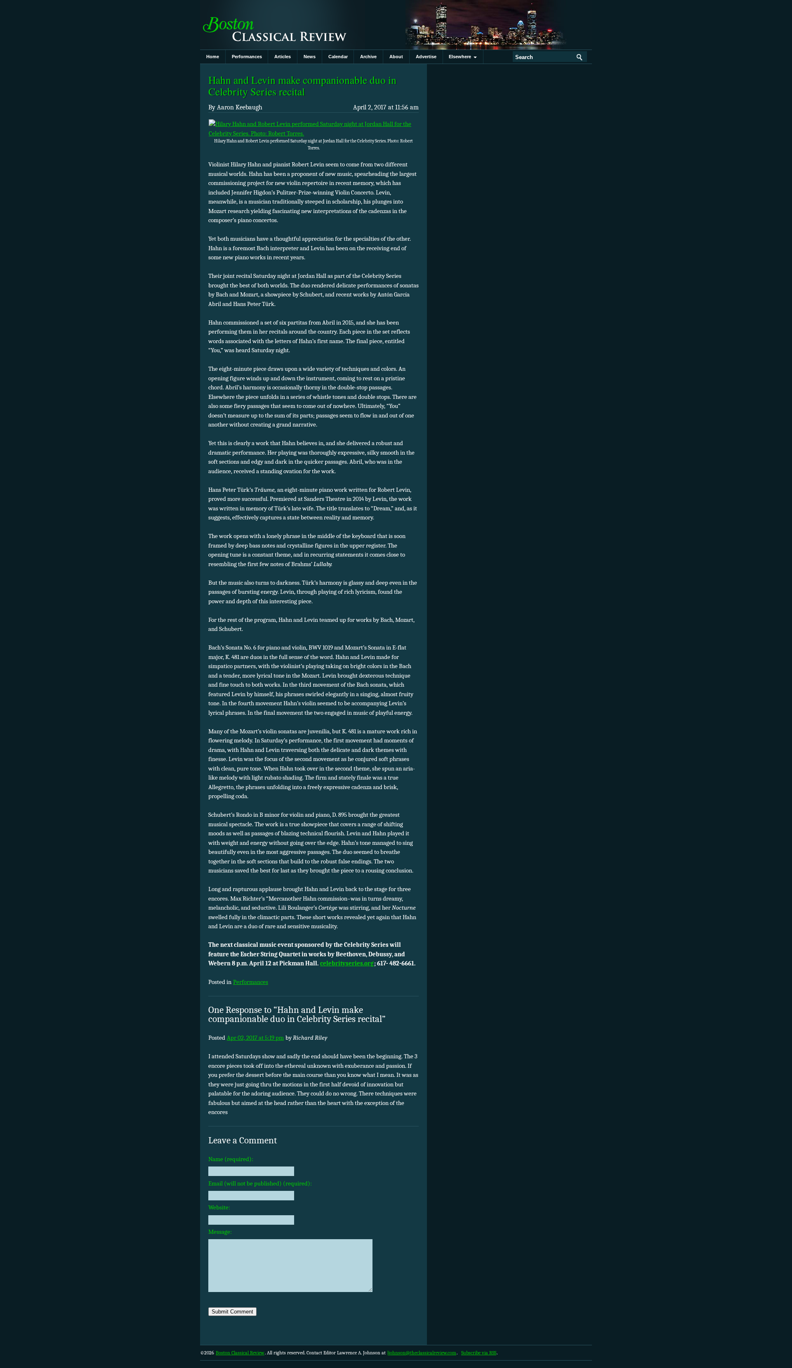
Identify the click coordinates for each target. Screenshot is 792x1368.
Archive (368, 56)
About (396, 56)
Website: (219, 1207)
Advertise (426, 56)
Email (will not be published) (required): (260, 1183)
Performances (247, 56)
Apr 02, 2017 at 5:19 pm (255, 1037)
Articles (282, 56)
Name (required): (230, 1159)
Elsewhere (461, 56)
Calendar (338, 56)
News (310, 56)
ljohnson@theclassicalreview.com (421, 1353)
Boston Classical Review (282, 25)
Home (212, 56)
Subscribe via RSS (478, 1353)
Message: (220, 1231)
